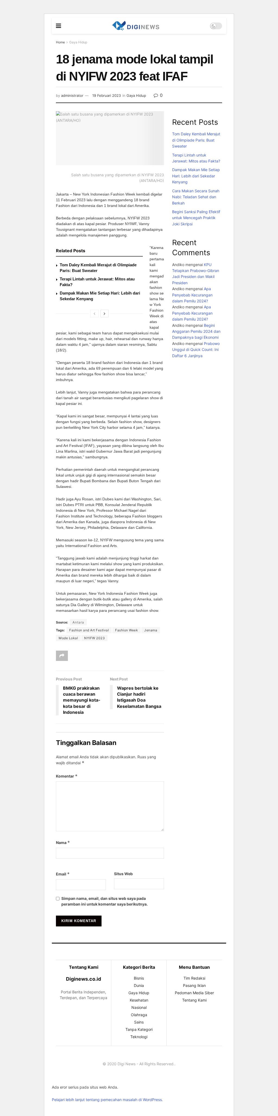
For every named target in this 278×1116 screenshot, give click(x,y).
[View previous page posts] (94, 313)
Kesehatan (139, 1000)
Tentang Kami (194, 1000)
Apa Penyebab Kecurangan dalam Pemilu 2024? (192, 294)
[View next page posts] (104, 313)
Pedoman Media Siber (194, 992)
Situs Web (123, 873)
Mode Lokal (68, 638)
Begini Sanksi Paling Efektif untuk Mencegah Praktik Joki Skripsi (196, 217)
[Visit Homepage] (135, 25)
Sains (139, 1022)
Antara (78, 622)
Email (63, 874)
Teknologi (138, 1036)
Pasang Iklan (194, 985)
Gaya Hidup (78, 42)
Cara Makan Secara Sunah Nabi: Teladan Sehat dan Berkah (195, 196)
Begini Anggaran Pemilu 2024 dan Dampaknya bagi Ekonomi (196, 331)
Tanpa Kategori (139, 1029)
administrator (72, 95)
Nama (63, 842)
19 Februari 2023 (106, 95)
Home (60, 42)
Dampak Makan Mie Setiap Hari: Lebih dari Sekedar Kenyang (196, 175)
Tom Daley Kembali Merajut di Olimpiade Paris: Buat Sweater (196, 140)
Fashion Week (126, 630)
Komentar (67, 776)
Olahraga (139, 1014)
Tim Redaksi (194, 978)
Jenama (150, 630)
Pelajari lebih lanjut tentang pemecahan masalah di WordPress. (107, 1099)
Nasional (139, 1007)
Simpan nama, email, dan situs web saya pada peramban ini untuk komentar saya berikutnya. (104, 901)
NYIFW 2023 (94, 638)
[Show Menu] (58, 26)
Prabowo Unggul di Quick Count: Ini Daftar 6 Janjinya (196, 349)
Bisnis (139, 978)
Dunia (139, 985)
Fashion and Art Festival (89, 630)
